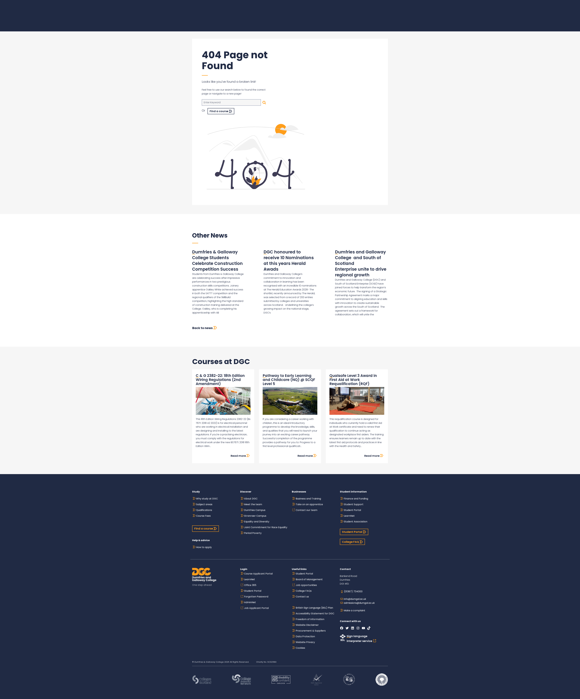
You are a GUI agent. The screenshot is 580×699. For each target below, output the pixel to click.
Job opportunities (306, 585)
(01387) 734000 (353, 591)
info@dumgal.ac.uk (355, 599)
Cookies (300, 648)
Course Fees (203, 516)
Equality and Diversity (256, 521)
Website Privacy (305, 642)
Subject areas (204, 504)
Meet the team (253, 504)
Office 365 (250, 585)
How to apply (204, 547)
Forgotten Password (256, 596)
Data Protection (305, 636)
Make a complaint (354, 610)
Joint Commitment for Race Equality (265, 527)
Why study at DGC (207, 498)
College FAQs (304, 591)
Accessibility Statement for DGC (315, 613)
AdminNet (250, 602)
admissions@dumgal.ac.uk (359, 603)
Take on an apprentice (309, 504)
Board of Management (309, 579)
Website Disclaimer (307, 625)
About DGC (251, 498)
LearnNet (349, 516)
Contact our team (306, 510)
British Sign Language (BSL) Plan (314, 607)
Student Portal (352, 510)
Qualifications (204, 510)
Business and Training (308, 498)
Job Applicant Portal (256, 608)
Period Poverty (253, 533)
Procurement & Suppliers (311, 630)
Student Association (355, 521)
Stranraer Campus (255, 516)
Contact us (302, 596)
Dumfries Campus (254, 510)
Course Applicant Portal (258, 573)
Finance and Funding (356, 498)
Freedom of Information (310, 619)
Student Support (353, 504)
